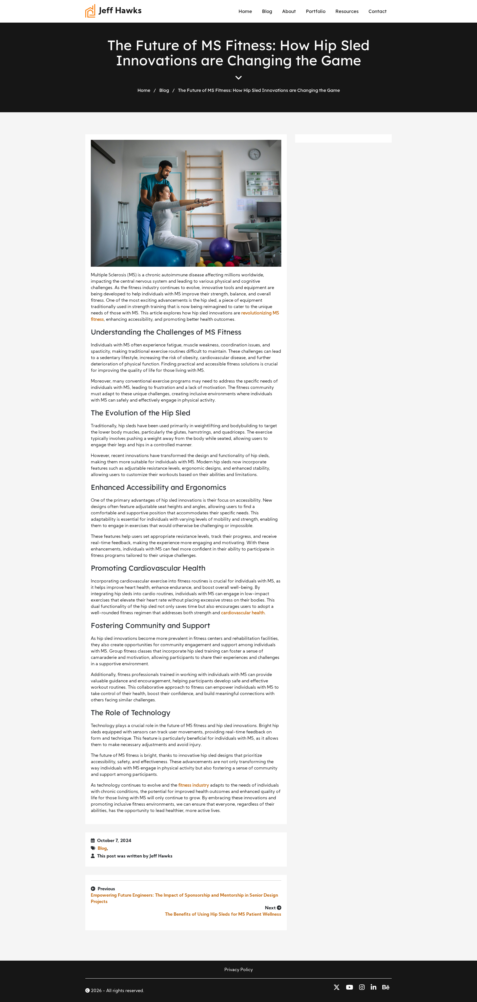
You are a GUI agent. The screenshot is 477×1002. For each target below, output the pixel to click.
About (289, 11)
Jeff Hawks (120, 11)
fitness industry (193, 785)
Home (245, 11)
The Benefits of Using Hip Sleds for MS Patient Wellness (223, 914)
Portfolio (315, 11)
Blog (267, 11)
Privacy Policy (238, 970)
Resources (347, 11)
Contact (378, 11)
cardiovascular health (242, 613)
